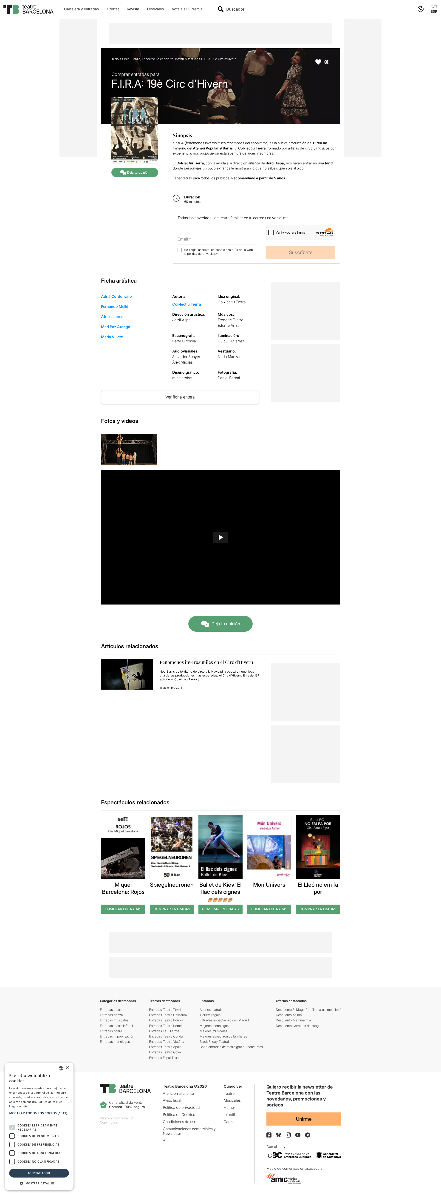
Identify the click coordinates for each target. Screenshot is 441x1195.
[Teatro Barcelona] (28, 9)
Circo (126, 59)
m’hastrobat (182, 377)
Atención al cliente (178, 1093)
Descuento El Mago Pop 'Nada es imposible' (308, 1010)
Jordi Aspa (181, 320)
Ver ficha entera (180, 397)
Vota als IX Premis (187, 9)
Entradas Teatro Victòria (166, 1041)
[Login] (421, 9)
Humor (229, 1107)
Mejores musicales (213, 1031)
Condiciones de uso (179, 1121)
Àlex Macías (182, 362)
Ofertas (113, 9)
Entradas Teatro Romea (166, 1026)
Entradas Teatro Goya (165, 1052)
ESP (434, 11)
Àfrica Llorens (113, 316)
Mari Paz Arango (115, 326)
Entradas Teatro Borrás (166, 1020)
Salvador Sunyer (186, 356)
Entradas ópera (111, 1031)
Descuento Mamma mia (293, 1020)
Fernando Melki (114, 306)
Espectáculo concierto (157, 59)
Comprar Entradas (123, 909)
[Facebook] (268, 1135)
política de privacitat (201, 253)
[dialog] (39, 1126)
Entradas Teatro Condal (166, 1036)
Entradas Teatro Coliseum (168, 1015)
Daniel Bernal (229, 377)
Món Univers (269, 884)
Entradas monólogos (115, 1041)
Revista (133, 9)
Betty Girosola (184, 341)
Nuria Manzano (230, 356)
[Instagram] (288, 1135)
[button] (39, 1115)
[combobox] (316, 9)
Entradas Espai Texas (164, 1058)
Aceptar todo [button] (39, 1173)
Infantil (229, 1114)
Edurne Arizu (229, 325)
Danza (135, 59)
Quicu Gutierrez (231, 341)
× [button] (67, 1068)
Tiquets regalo (210, 1015)
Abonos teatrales (212, 1010)
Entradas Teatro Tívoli (165, 1010)
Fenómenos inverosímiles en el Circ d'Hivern (206, 662)
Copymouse (109, 1122)
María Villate (112, 337)
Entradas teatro (111, 1010)
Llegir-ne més (18, 1106)
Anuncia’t (171, 1140)
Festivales (155, 9)
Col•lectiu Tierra (186, 304)
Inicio (115, 59)
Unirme (304, 1119)
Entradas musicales (114, 1020)
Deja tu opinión (138, 172)
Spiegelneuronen (172, 884)
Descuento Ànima (289, 1015)
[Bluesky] (278, 1135)
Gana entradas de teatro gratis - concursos (231, 1047)
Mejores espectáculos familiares (223, 1036)
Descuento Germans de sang (297, 1026)
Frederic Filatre (230, 320)
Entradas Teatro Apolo (165, 1047)
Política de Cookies (179, 1114)
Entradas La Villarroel (164, 1031)
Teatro (229, 1093)
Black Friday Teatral (214, 1041)
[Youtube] (297, 1135)
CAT (434, 7)
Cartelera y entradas (81, 9)
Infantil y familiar (186, 59)
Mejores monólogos (214, 1026)
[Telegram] (307, 1135)
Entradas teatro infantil (116, 1026)
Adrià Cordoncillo (116, 296)
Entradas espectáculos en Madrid (224, 1020)
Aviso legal (172, 1100)
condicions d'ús (226, 250)
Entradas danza (111, 1015)
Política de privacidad (181, 1107)
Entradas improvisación (117, 1036)
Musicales (232, 1100)
